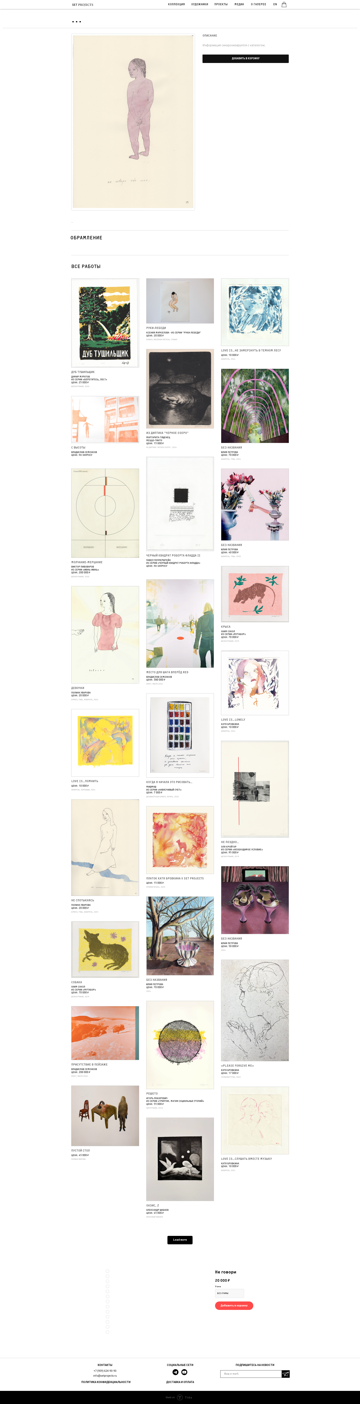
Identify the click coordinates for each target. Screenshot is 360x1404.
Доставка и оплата (180, 1382)
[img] (284, 4)
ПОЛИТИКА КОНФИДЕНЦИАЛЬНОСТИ (105, 1382)
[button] (245, 59)
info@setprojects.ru (105, 1375)
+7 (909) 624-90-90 (105, 1370)
